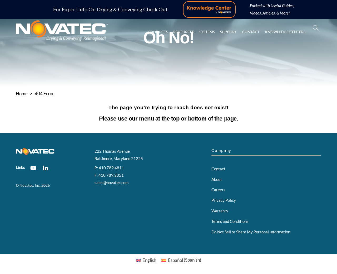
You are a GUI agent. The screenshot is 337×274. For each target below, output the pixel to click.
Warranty (219, 210)
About (216, 179)
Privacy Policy (223, 200)
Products (158, 32)
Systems (207, 32)
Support (228, 32)
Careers (218, 189)
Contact (251, 32)
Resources (183, 32)
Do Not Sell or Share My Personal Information (250, 231)
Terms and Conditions (230, 221)
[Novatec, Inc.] (62, 38)
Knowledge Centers (285, 32)
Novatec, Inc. (30, 185)
